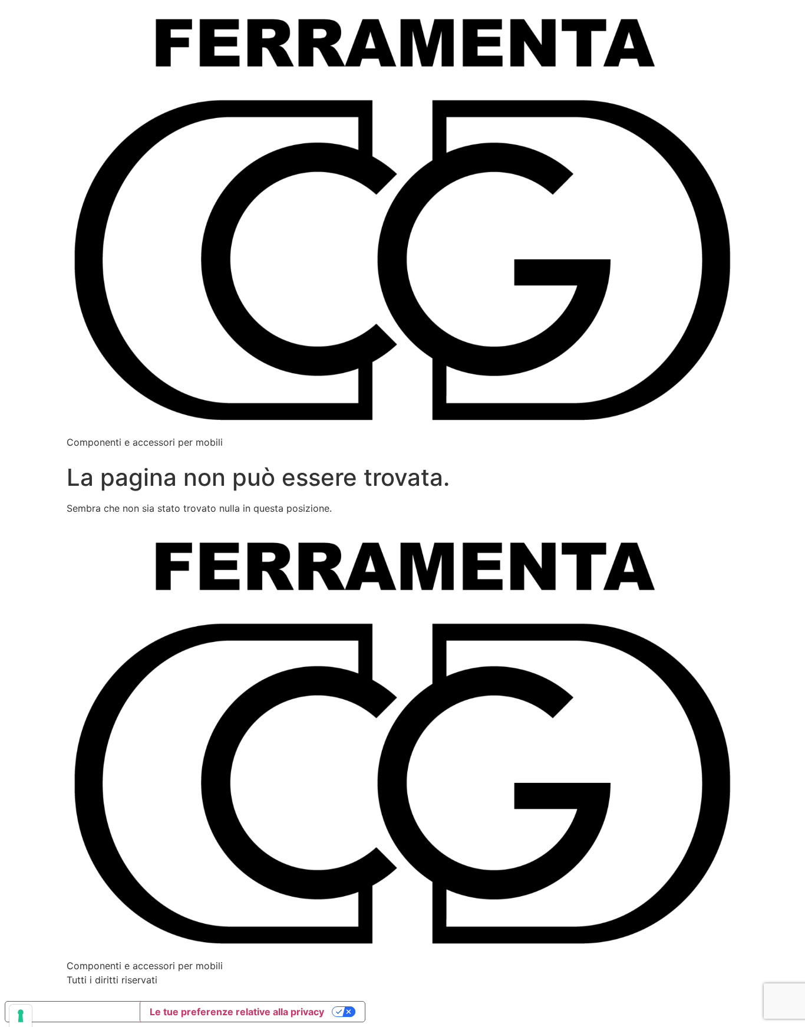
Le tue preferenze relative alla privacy (237, 1012)
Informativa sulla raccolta (72, 1012)
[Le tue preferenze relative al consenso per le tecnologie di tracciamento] (20, 1016)
